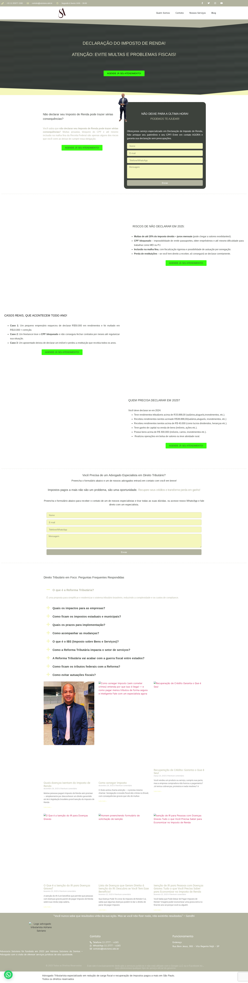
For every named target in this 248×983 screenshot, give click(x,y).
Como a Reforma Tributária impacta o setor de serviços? (91, 649)
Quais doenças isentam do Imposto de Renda (67, 784)
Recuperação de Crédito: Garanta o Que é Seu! (179, 771)
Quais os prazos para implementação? (79, 624)
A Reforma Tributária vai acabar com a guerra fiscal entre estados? (98, 658)
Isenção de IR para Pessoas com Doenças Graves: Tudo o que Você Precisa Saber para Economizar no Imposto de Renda (178, 888)
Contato (180, 13)
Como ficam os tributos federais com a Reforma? (86, 666)
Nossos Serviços (197, 13)
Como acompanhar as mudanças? (76, 633)
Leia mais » (48, 807)
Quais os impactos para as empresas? (79, 608)
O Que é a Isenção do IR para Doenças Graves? (67, 887)
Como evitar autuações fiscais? (74, 674)
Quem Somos (163, 13)
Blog (213, 13)
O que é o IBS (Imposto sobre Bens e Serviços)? (86, 641)
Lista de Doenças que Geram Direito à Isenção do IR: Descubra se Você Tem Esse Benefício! (124, 888)
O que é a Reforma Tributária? (73, 590)
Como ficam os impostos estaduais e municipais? (87, 616)
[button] (124, 589)
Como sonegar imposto (113, 782)
